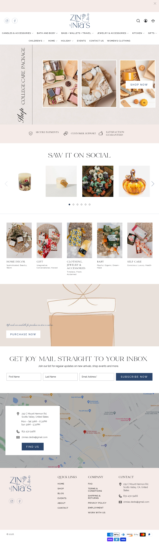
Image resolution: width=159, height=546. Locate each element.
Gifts (151, 33)
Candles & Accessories (16, 33)
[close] (155, 3)
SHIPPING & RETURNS (94, 497)
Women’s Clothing (118, 41)
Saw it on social (79, 155)
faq (90, 484)
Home (51, 41)
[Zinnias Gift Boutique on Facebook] (15, 21)
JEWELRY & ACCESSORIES (111, 33)
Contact (63, 508)
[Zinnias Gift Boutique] (79, 20)
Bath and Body (46, 33)
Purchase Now (23, 334)
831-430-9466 (130, 496)
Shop (61, 488)
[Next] (153, 184)
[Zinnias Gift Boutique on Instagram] (7, 21)
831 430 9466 (29, 431)
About (62, 503)
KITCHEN (137, 33)
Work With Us (96, 512)
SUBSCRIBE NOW (134, 376)
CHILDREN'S (35, 41)
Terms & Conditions (95, 489)
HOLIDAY (66, 41)
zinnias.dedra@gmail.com (35, 437)
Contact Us (96, 41)
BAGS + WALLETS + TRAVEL (76, 33)
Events (81, 41)
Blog (61, 493)
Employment (96, 508)
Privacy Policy (97, 503)
